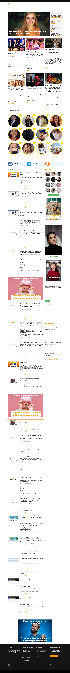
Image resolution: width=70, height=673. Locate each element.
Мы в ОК (56, 163)
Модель (31, 66)
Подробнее (59, 35)
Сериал (22, 316)
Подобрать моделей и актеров (41, 651)
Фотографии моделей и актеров (41, 650)
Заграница (28, 100)
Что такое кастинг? (48, 355)
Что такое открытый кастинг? (50, 329)
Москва (14, 66)
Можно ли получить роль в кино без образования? (53, 342)
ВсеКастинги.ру (14, 4)
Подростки (14, 101)
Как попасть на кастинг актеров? (50, 336)
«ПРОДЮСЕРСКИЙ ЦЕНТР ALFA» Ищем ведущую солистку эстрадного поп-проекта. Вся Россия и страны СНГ (53, 52)
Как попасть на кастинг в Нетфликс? (51, 327)
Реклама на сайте (11, 663)
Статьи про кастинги (25, 660)
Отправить (47, 300)
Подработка (10, 64)
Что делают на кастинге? (49, 351)
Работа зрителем (20, 64)
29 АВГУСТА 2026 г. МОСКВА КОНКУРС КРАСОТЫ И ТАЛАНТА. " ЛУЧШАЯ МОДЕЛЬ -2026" (16, 89)
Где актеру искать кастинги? (49, 353)
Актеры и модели (29, 8)
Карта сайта (10, 665)
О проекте (9, 660)
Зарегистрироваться (53, 195)
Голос (21, 337)
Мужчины (26, 225)
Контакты (44, 671)
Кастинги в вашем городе (26, 651)
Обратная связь (10, 664)
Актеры (33, 100)
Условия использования (26, 671)
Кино (25, 316)
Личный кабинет (58, 8)
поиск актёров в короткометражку (29, 420)
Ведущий (32, 205)
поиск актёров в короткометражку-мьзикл (31, 378)
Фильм (22, 186)
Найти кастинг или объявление (27, 655)
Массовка (9, 66)
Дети (29, 337)
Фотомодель (47, 104)
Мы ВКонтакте (18, 163)
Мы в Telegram (36, 163)
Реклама (52, 104)
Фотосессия (56, 104)
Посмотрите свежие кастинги (56, 17)
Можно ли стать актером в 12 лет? (50, 344)
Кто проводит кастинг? (49, 331)
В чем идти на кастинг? (49, 346)
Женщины (35, 66)
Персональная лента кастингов (27, 652)
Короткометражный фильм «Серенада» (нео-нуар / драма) (34, 87)
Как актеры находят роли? (49, 340)
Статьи (50, 8)
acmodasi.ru (26, 372)
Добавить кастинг (54, 29)
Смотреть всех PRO (57, 158)
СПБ (28, 316)
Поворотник (23, 362)
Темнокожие (23, 386)
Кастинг (28, 68)
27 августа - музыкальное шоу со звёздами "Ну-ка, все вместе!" (16, 53)
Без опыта (49, 66)
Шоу (46, 66)
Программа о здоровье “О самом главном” (31, 579)
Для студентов (56, 65)
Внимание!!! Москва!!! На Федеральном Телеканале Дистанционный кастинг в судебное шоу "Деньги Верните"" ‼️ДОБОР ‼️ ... (31, 253)
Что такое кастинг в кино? (49, 333)
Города (45, 8)
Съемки (15, 64)
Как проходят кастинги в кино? (50, 325)
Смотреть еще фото (53, 256)
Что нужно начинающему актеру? (50, 338)
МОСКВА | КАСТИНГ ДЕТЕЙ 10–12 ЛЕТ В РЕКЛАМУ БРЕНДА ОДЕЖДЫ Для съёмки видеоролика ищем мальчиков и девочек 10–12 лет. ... (31, 518)
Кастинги (21, 8)
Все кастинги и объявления (26, 650)
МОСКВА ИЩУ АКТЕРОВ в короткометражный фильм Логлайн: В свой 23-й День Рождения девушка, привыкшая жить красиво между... (31, 233)
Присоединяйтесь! (54, 23)
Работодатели (38, 8)
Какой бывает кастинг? (49, 349)
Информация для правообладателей (36, 671)
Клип (28, 66)
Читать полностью (11, 68)
